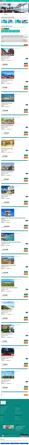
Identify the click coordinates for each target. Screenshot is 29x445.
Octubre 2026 (10, 31)
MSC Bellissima (3, 58)
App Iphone (2, 419)
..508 (3, 44)
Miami (5, 198)
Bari (4, 106)
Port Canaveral (6, 314)
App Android (2, 420)
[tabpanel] (14, 31)
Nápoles (5, 83)
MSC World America (3, 220)
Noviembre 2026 (14, 31)
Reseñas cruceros (17, 416)
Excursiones (2, 412)
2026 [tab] (2, 28)
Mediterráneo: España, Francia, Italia (7, 125)
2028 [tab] (7, 28)
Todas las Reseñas (3, 403)
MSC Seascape (3, 289)
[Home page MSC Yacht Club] (27, 58)
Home (2, 14)
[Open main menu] (27, 2)
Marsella (5, 175)
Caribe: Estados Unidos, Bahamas (6, 194)
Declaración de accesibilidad (18, 412)
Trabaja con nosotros (17, 413)
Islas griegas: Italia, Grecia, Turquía (6, 103)
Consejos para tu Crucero (3, 409)
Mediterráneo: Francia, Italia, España (7, 171)
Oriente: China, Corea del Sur (6, 56)
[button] (26, 21)
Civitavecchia (5, 152)
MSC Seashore (3, 312)
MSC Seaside (2, 196)
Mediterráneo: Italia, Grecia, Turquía (7, 79)
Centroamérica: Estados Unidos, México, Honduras (9, 287)
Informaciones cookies (17, 409)
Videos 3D (2, 413)
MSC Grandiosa (3, 358)
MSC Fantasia (2, 104)
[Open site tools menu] (27, 0)
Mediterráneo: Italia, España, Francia (7, 333)
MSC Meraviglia (3, 266)
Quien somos (2, 416)
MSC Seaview (2, 173)
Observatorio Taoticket (17, 419)
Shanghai (5, 60)
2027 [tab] (5, 28)
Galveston (5, 291)
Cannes (5, 360)
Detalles (26, 63)
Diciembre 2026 (18, 31)
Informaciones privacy (17, 408)
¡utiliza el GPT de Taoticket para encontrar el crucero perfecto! (11, 435)
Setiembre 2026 (6, 31)
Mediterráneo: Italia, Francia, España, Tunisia (8, 265)
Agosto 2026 (3, 31)
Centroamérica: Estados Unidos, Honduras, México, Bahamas (11, 242)
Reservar (25, 65)
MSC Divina (2, 81)
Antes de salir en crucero (3, 408)
